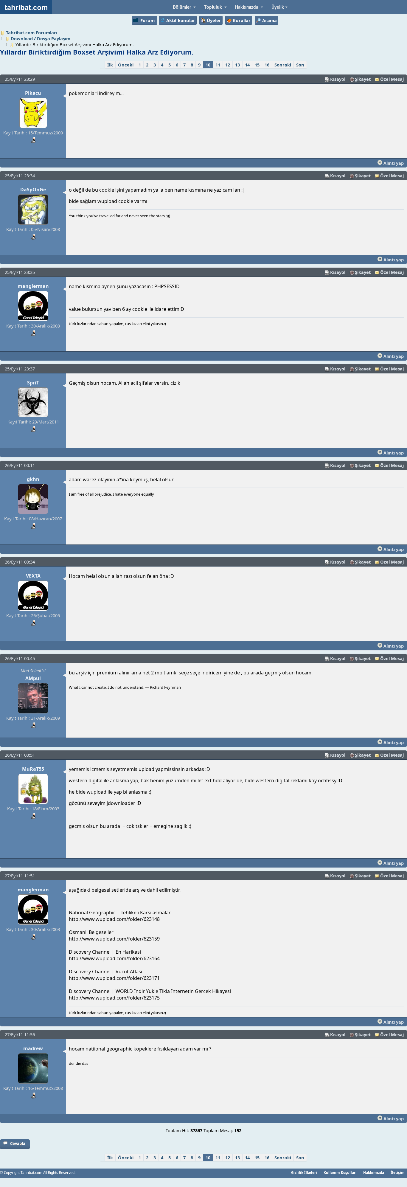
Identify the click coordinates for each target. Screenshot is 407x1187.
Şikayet (363, 79)
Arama (269, 20)
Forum (147, 20)
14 (247, 65)
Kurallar (242, 20)
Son (300, 65)
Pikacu (33, 93)
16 (267, 65)
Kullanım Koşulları (340, 1172)
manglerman (33, 286)
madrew (33, 1048)
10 (208, 65)
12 (227, 65)
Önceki (125, 65)
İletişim (398, 1172)
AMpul (33, 678)
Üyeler (214, 20)
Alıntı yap (393, 163)
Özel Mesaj (392, 79)
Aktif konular (180, 20)
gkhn (33, 479)
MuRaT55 (33, 769)
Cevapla (17, 1143)
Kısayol (337, 79)
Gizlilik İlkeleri (304, 1172)
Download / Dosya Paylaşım (40, 38)
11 (217, 65)
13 (237, 65)
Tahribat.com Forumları (31, 32)
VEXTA (33, 575)
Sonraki (282, 65)
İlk (110, 65)
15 (257, 65)
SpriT (33, 382)
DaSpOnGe (33, 189)
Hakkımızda (373, 1172)
